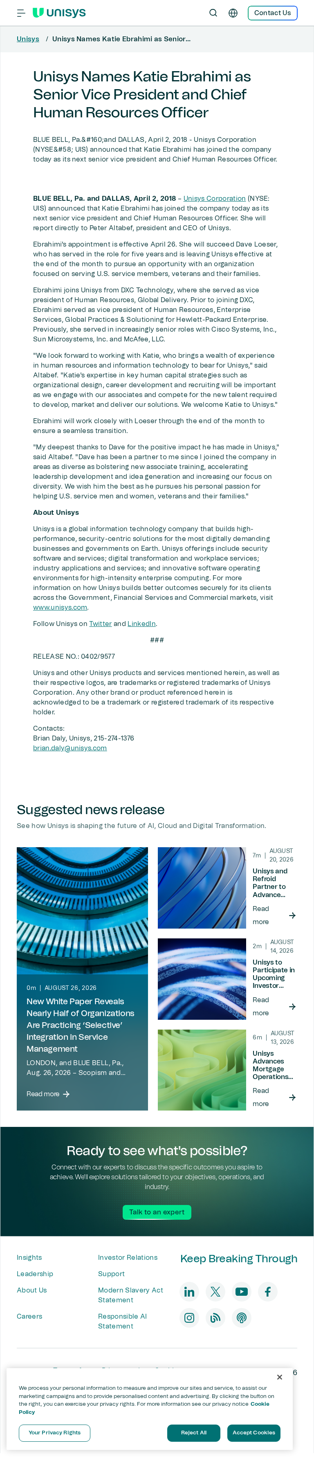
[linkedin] (189, 1291)
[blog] (215, 1318)
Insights (29, 1257)
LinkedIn (142, 624)
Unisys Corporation (215, 198)
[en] (233, 13)
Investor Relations (127, 1257)
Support (111, 1274)
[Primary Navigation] (21, 13)
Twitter (100, 624)
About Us (32, 1290)
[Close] (280, 1377)
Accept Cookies (254, 1433)
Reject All (193, 1433)
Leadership (35, 1274)
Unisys (28, 39)
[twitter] (215, 1291)
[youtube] (241, 1291)
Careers (29, 1316)
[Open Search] (213, 13)
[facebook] (268, 1291)
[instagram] (189, 1318)
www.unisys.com (60, 607)
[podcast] (241, 1318)
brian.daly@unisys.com (70, 748)
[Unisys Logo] (59, 13)
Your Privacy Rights (55, 1433)
